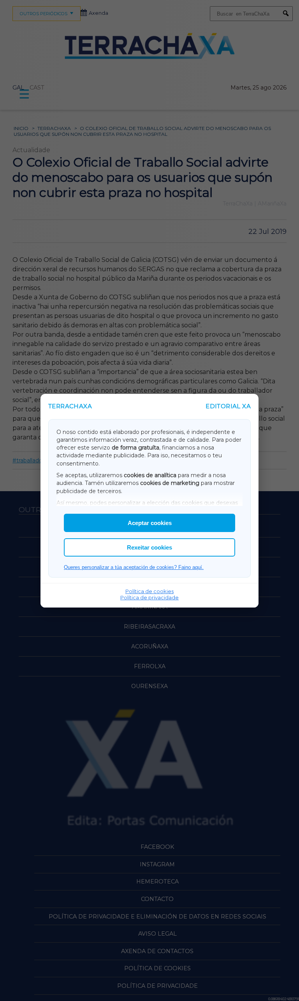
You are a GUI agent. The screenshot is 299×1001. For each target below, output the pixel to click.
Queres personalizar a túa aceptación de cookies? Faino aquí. (134, 567)
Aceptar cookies (150, 523)
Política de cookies (149, 591)
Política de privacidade (149, 597)
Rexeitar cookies (149, 547)
